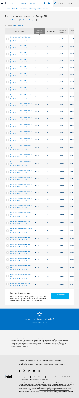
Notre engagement (46, 360)
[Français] (48, 3)
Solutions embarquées (28, 20)
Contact (39, 364)
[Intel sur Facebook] (19, 371)
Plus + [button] (32, 3)
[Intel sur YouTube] (34, 371)
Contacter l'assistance (39, 323)
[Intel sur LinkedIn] (29, 371)
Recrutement (60, 364)
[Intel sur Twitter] (24, 371)
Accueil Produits (12, 9)
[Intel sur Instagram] (38, 371)
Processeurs (43, 9)
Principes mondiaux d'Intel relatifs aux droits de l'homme (54, 390)
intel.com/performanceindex (41, 387)
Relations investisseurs (26, 364)
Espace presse (48, 364)
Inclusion (58, 360)
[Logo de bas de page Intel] (9, 376)
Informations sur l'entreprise (28, 360)
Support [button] (23, 3)
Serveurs (40, 20)
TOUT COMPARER (18, 26)
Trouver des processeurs (60, 296)
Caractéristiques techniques (28, 9)
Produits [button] (13, 3)
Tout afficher (14, 20)
